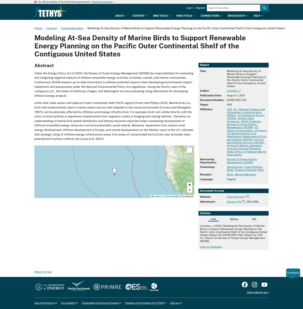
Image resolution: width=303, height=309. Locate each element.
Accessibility (68, 303)
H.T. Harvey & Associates (242, 129)
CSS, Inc (232, 109)
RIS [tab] (254, 219)
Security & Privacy (44, 303)
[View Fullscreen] (189, 150)
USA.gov (175, 303)
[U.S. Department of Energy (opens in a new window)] (49, 287)
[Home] (50, 12)
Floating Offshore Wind (249, 169)
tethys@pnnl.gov (258, 292)
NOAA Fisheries (251, 121)
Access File (234, 201)
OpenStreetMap (171, 196)
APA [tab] (213, 219)
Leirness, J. (234, 90)
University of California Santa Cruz (247, 132)
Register (200, 8)
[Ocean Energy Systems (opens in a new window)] (137, 287)
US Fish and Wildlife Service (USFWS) (245, 141)
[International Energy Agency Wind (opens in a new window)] (154, 287)
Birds (230, 174)
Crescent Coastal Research (244, 148)
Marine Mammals (245, 174)
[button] (114, 171)
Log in (189, 8)
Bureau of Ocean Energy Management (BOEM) (242, 126)
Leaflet (157, 196)
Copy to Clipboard (211, 246)
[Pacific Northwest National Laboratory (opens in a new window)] (77, 287)
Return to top (43, 272)
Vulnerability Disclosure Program (100, 303)
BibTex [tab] (234, 219)
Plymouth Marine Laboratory (244, 145)
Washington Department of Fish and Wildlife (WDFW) (246, 138)
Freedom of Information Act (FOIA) (144, 303)
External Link (235, 196)
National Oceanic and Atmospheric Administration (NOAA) (246, 112)
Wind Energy (235, 166)
